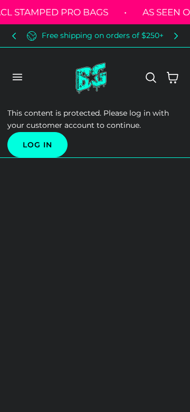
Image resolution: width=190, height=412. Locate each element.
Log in (37, 145)
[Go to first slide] (176, 35)
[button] (16, 77)
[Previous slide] (14, 35)
